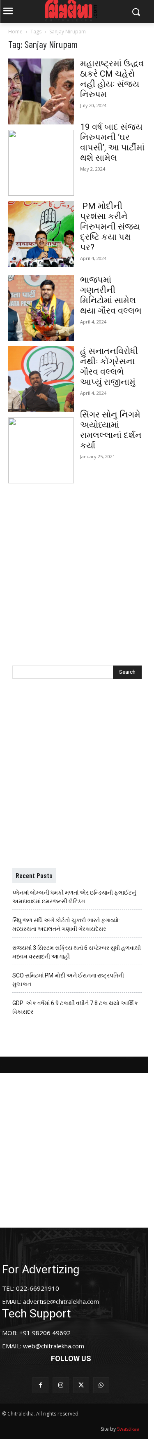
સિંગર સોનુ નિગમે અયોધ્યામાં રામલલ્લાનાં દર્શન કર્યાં (111, 430)
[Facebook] (40, 1385)
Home (15, 31)
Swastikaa (128, 1428)
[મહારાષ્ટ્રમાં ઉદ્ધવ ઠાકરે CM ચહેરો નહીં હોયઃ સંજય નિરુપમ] (41, 91)
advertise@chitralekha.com (61, 1301)
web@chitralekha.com (53, 1346)
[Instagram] (61, 1385)
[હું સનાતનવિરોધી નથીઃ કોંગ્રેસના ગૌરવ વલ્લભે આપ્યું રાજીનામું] (41, 379)
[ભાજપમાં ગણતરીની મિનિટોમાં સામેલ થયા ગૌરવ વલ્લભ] (41, 308)
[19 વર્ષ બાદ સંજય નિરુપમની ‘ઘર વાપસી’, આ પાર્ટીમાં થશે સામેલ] (41, 163)
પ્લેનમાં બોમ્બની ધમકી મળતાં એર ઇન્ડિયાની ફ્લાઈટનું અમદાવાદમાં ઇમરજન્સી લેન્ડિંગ (74, 897)
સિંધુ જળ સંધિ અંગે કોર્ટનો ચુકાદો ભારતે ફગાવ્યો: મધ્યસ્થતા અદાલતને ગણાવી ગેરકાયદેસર (66, 924)
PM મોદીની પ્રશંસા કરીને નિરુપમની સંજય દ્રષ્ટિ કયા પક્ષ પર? (110, 226)
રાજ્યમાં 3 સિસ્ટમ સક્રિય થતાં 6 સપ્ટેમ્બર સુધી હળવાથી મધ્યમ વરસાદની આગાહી (76, 952)
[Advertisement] (77, 566)
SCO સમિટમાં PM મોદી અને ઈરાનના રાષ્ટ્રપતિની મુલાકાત (68, 979)
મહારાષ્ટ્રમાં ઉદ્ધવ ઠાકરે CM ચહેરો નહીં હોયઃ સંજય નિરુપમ (112, 79)
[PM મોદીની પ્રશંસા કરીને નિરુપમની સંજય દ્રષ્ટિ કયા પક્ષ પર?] (41, 234)
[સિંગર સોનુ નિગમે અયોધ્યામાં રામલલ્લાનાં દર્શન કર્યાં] (41, 450)
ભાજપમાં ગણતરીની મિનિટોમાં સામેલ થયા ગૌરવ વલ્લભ (111, 295)
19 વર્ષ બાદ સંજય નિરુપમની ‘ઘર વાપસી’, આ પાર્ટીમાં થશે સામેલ (112, 142)
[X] (81, 1385)
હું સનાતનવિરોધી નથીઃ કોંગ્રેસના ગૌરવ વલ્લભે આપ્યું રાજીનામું (109, 366)
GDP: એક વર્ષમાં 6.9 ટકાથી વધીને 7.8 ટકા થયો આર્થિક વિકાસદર (75, 1007)
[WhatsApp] (101, 1385)
